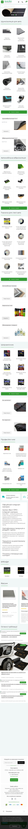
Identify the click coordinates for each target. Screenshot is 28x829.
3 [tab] (14, 14)
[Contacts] (22, 2)
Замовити (6, 131)
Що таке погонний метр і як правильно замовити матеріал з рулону (14, 685)
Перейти (6, 318)
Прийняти (14, 826)
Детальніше (4, 822)
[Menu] (2, 2)
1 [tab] (11, 14)
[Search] (2, 6)
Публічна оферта (13, 765)
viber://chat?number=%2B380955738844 (15, 799)
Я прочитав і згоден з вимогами (14, 765)
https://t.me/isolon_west (12, 799)
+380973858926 (14, 774)
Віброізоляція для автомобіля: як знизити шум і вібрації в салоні (13, 673)
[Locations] (18, 2)
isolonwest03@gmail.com (14, 801)
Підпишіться (21, 762)
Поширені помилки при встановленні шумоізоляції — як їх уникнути (11, 636)
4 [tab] (16, 14)
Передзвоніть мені (14, 776)
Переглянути (7, 298)
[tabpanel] (14, 12)
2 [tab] (13, 14)
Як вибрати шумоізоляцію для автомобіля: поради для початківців (12, 696)
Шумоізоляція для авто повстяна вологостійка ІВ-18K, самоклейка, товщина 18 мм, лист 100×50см (9, 605)
